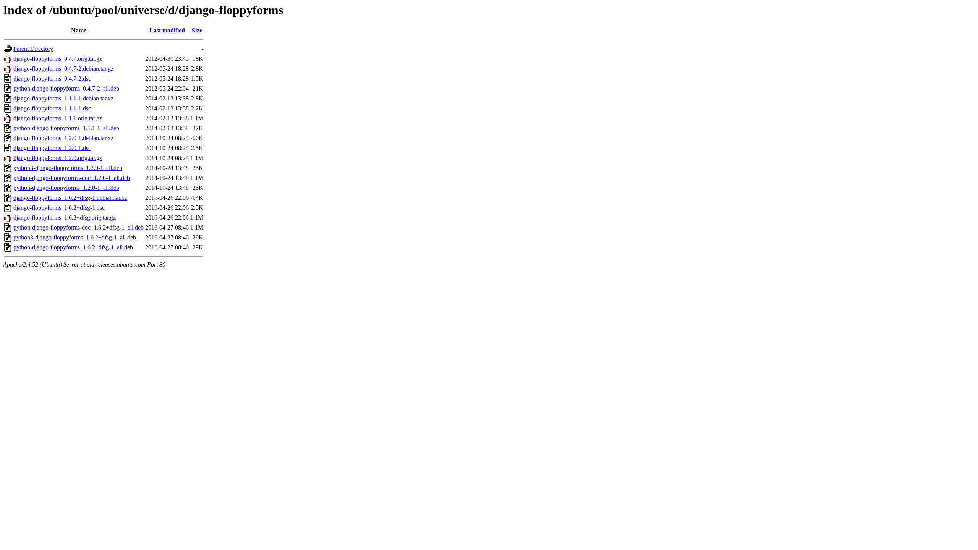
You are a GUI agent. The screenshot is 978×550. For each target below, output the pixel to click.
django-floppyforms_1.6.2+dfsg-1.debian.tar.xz (70, 197)
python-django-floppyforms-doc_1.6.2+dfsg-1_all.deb (78, 227)
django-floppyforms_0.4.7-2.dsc (52, 78)
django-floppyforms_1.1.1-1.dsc (52, 108)
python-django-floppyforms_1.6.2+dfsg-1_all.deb (73, 247)
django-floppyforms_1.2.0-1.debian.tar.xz (63, 138)
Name (78, 30)
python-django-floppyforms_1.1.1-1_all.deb (66, 128)
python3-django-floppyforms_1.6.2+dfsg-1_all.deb (74, 237)
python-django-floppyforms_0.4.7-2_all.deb (66, 88)
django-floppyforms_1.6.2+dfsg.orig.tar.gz (64, 217)
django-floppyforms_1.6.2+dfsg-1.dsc (59, 207)
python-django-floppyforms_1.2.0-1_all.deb (66, 187)
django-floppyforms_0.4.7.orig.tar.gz (57, 58)
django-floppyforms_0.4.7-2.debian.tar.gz (63, 68)
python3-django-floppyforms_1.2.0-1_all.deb (67, 168)
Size (197, 30)
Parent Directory (33, 48)
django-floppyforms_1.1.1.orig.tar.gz (57, 118)
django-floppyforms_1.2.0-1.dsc (52, 148)
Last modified (167, 30)
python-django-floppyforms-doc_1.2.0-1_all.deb (71, 178)
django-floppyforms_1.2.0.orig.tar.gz (57, 158)
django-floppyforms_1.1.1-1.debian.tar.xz (63, 98)
